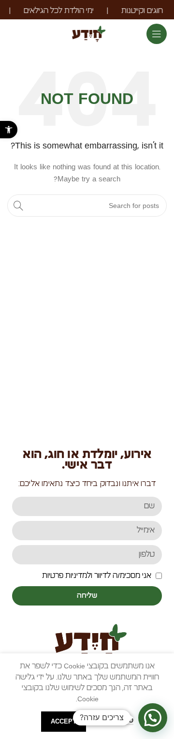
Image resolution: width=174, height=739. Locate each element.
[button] (8, 129)
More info (114, 720)
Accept (63, 721)
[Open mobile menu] (157, 34)
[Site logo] (86, 32)
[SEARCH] (18, 205)
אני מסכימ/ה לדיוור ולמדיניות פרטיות (96, 575)
